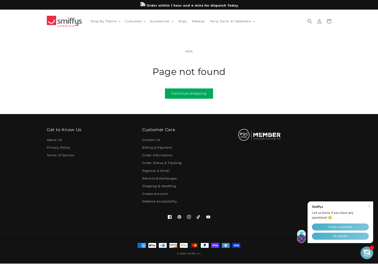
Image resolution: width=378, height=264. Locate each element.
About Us (54, 140)
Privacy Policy (58, 148)
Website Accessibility (159, 201)
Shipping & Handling (159, 186)
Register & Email (156, 171)
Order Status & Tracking (162, 163)
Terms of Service (60, 155)
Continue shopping (189, 93)
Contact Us (151, 140)
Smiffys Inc (194, 253)
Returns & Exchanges (159, 178)
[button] (105, 21)
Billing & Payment (157, 148)
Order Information (157, 155)
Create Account (155, 194)
